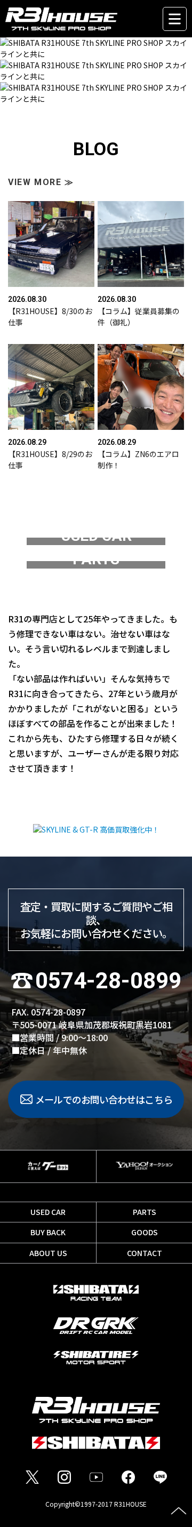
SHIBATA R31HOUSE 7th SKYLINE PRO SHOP (80, 18)
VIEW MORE (41, 182)
